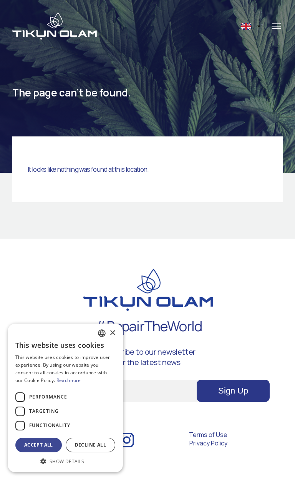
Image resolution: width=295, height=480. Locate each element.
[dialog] (65, 398)
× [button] (112, 333)
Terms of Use (208, 434)
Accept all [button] (38, 445)
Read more (68, 380)
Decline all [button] (90, 445)
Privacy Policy (208, 443)
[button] (65, 461)
